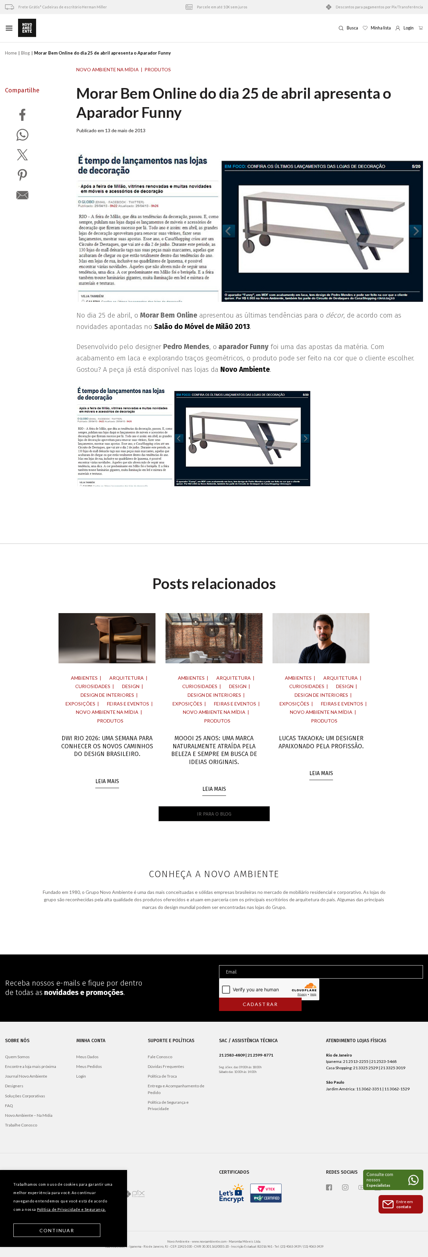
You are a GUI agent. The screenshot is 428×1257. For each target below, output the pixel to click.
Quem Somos (17, 1056)
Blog (25, 53)
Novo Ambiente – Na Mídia (28, 1115)
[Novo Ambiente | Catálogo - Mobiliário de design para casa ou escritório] (176, 28)
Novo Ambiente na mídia (107, 69)
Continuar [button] (57, 1230)
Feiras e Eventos (128, 703)
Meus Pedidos (89, 1066)
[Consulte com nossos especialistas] (393, 1180)
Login (81, 1076)
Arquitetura (126, 678)
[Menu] (9, 28)
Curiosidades (92, 686)
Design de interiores (107, 695)
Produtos (157, 69)
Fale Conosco (160, 1056)
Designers (14, 1085)
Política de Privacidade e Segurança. (71, 1209)
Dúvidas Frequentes (166, 1066)
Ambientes (84, 678)
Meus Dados (87, 1056)
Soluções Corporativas (25, 1095)
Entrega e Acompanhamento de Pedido (176, 1089)
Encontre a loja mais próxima (30, 1066)
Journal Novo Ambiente (26, 1076)
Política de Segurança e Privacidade (168, 1105)
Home (11, 53)
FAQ (9, 1105)
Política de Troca (162, 1076)
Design (130, 686)
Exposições (80, 703)
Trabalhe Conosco (21, 1124)
